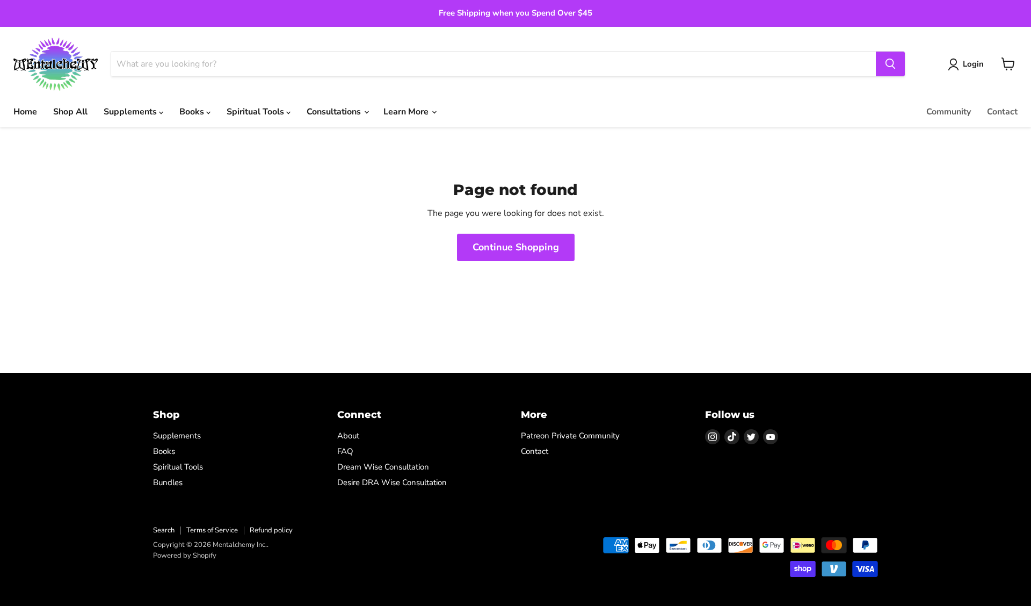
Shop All (70, 112)
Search (164, 530)
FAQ (345, 451)
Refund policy (271, 530)
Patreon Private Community (570, 435)
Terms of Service (212, 530)
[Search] (890, 64)
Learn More (407, 112)
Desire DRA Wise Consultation (392, 482)
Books (192, 112)
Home (25, 112)
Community (948, 112)
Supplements (131, 112)
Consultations (335, 112)
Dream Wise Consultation (383, 466)
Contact (1002, 112)
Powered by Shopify (184, 555)
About (348, 435)
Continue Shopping (516, 247)
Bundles (168, 482)
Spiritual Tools (256, 112)
